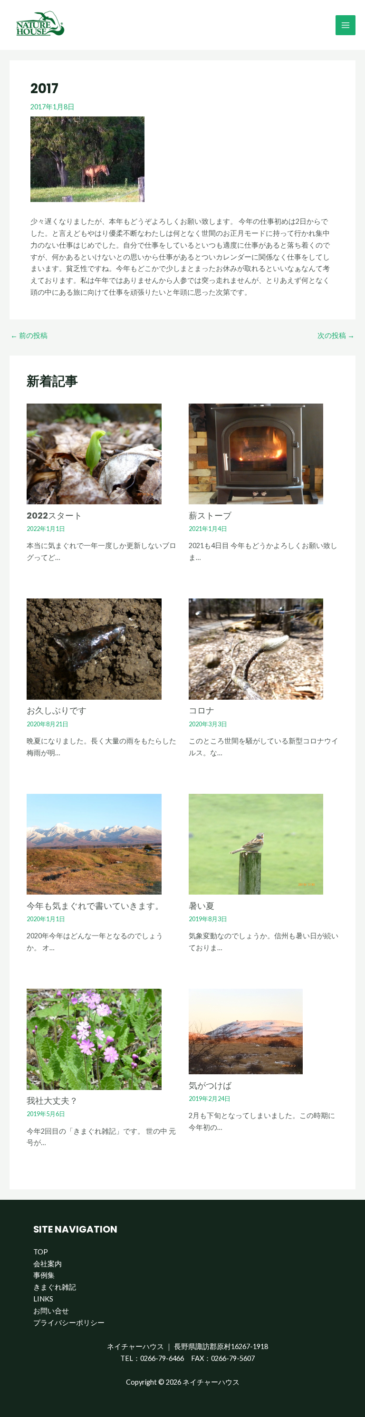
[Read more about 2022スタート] (94, 453)
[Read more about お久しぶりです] (94, 648)
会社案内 (47, 1264)
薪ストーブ (210, 515)
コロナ (201, 710)
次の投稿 (336, 335)
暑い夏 (201, 906)
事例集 (44, 1275)
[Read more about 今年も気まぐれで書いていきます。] (94, 843)
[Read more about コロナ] (256, 648)
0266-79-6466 (162, 1358)
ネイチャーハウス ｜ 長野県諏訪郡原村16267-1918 (187, 1346)
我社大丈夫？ (52, 1101)
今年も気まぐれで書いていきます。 (95, 906)
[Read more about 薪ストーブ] (256, 453)
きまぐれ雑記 (54, 1287)
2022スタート (54, 515)
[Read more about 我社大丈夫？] (94, 1038)
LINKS (43, 1299)
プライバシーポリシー (69, 1323)
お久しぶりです (56, 710)
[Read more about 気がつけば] (246, 1031)
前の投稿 (29, 335)
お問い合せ (51, 1311)
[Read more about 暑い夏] (256, 843)
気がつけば (210, 1085)
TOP (40, 1252)
